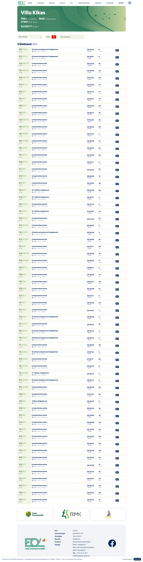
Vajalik (30, 3)
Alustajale (40, 3)
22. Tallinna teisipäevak (40, 197)
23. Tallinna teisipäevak (40, 190)
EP (54, 37)
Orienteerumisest (84, 3)
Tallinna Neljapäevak (39, 401)
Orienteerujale (60, 533)
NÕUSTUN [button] (137, 559)
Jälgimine (98, 3)
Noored (62, 3)
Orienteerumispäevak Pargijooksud (45, 49)
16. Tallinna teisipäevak (40, 211)
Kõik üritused (23, 37)
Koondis (52, 3)
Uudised (58, 542)
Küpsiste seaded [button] (127, 559)
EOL (71, 3)
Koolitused (110, 3)
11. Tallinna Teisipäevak (40, 373)
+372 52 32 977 (81, 553)
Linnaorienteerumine (39, 63)
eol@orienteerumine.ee (81, 556)
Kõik (48, 37)
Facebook (112, 543)
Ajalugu (57, 545)
